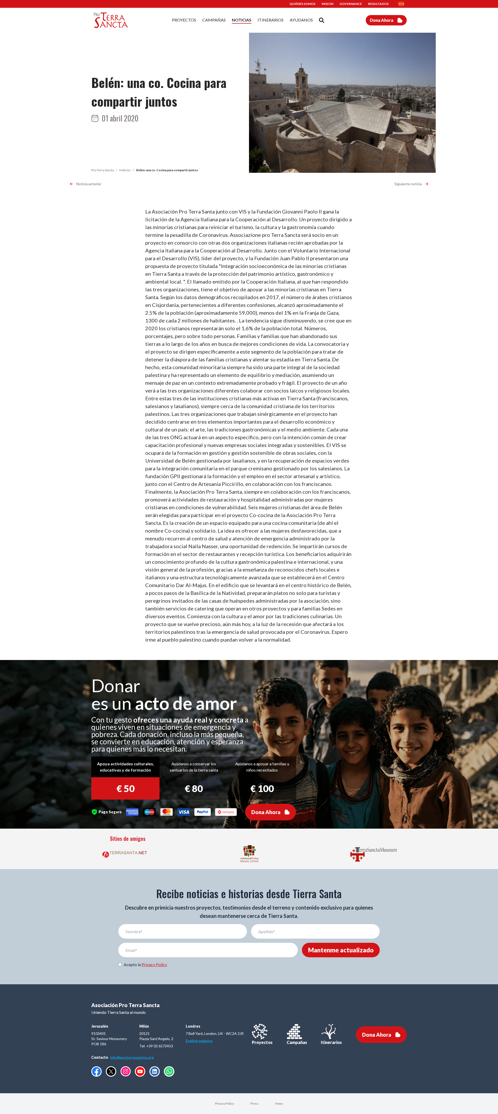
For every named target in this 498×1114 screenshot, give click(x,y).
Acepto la (145, 964)
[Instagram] (125, 1071)
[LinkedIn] (154, 1071)
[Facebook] (96, 1071)
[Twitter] (111, 1071)
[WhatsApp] (169, 1071)
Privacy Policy (154, 964)
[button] (403, 3)
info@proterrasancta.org (132, 1057)
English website (199, 1041)
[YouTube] (140, 1071)
